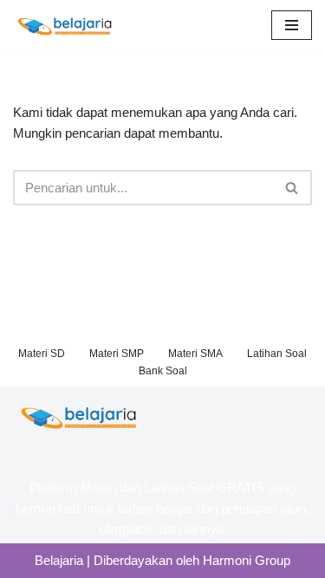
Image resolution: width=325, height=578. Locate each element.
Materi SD (41, 353)
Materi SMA (195, 353)
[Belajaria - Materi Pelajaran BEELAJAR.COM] (65, 25)
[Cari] (292, 187)
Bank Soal (163, 371)
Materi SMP (116, 353)
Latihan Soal (277, 353)
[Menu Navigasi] (291, 25)
